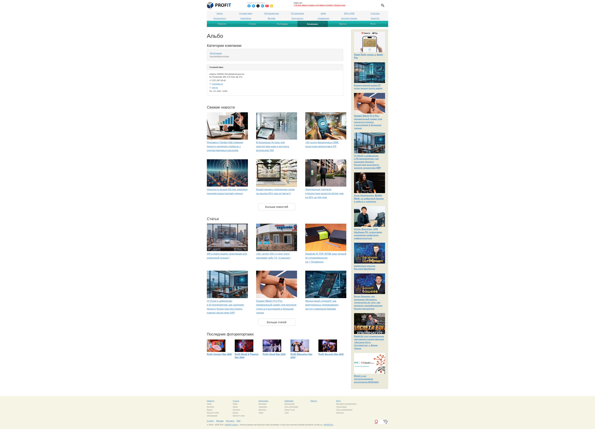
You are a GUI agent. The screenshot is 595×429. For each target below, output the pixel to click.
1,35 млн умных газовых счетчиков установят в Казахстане (319, 5)
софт (217, 412)
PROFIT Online (231, 424)
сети (293, 409)
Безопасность (220, 18)
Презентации (341, 406)
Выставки (262, 403)
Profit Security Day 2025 (331, 354)
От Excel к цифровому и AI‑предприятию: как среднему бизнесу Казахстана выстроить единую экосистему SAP (367, 161)
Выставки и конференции (346, 403)
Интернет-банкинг (349, 18)
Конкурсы (262, 409)
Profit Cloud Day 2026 (274, 354)
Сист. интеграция (291, 406)
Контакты (230, 420)
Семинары (263, 406)
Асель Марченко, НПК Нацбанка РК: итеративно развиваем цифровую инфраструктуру (368, 233)
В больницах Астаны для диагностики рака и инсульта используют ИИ (272, 146)
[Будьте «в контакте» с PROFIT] (262, 6)
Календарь (282, 23)
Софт (286, 412)
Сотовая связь (245, 13)
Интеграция (216, 53)
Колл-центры (297, 18)
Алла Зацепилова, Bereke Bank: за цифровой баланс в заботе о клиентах (369, 198)
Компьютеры (289, 403)
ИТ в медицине (297, 13)
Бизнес (209, 409)
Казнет (220, 13)
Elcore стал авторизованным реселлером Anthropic (366, 378)
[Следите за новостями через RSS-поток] (271, 6)
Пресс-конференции (344, 409)
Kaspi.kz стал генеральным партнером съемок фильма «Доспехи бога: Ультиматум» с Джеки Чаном (369, 342)
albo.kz (215, 87)
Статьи (252, 23)
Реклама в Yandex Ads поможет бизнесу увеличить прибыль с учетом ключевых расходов (225, 146)
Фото (373, 23)
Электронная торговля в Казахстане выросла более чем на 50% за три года (324, 193)
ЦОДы (323, 13)
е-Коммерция (323, 18)
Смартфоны (245, 18)
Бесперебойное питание (219, 56)
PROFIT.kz (328, 424)
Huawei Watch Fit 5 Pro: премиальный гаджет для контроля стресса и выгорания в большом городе (368, 121)
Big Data (271, 18)
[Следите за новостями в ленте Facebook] (249, 6)
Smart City (375, 18)
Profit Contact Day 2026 (219, 354)
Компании (312, 23)
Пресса (342, 23)
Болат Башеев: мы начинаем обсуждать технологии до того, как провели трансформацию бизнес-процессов (368, 302)
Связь (209, 403)
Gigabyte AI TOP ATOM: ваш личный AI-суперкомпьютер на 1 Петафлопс (325, 257)
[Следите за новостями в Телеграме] (253, 6)
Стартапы (375, 13)
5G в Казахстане (271, 13)
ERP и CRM (349, 13)
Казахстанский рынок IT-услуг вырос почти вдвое (368, 87)
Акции (261, 412)
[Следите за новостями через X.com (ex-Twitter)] (258, 6)
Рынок (235, 406)
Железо (210, 412)
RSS (238, 420)
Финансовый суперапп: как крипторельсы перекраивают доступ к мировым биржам (322, 305)
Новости (222, 23)
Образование (212, 415)
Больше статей (276, 322)
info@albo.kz (217, 84)
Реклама (220, 420)
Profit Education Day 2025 (301, 356)
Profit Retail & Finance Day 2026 (246, 356)
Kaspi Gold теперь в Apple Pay (368, 56)
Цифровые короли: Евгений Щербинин (365, 267)
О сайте (210, 420)
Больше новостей (276, 207)
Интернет (210, 406)
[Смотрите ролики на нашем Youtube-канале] (267, 6)
